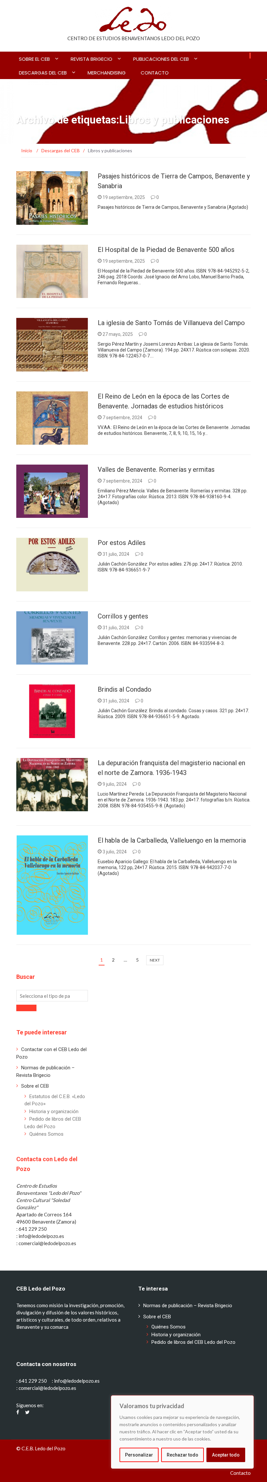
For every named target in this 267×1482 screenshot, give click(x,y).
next (155, 960)
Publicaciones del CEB (161, 59)
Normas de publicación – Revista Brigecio (187, 1306)
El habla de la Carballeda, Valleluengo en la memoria (172, 840)
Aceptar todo (226, 1454)
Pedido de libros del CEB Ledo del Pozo (193, 1342)
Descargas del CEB (43, 72)
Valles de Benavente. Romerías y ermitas (157, 469)
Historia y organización (53, 1111)
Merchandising (107, 72)
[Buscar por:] (52, 995)
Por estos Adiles (122, 543)
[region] (182, 1432)
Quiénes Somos (46, 1134)
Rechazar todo (182, 1454)
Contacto (155, 72)
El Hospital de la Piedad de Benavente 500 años (166, 250)
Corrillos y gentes (123, 616)
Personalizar (139, 1454)
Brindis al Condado (124, 689)
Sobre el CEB (34, 59)
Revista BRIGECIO (91, 59)
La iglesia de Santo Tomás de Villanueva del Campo (171, 323)
